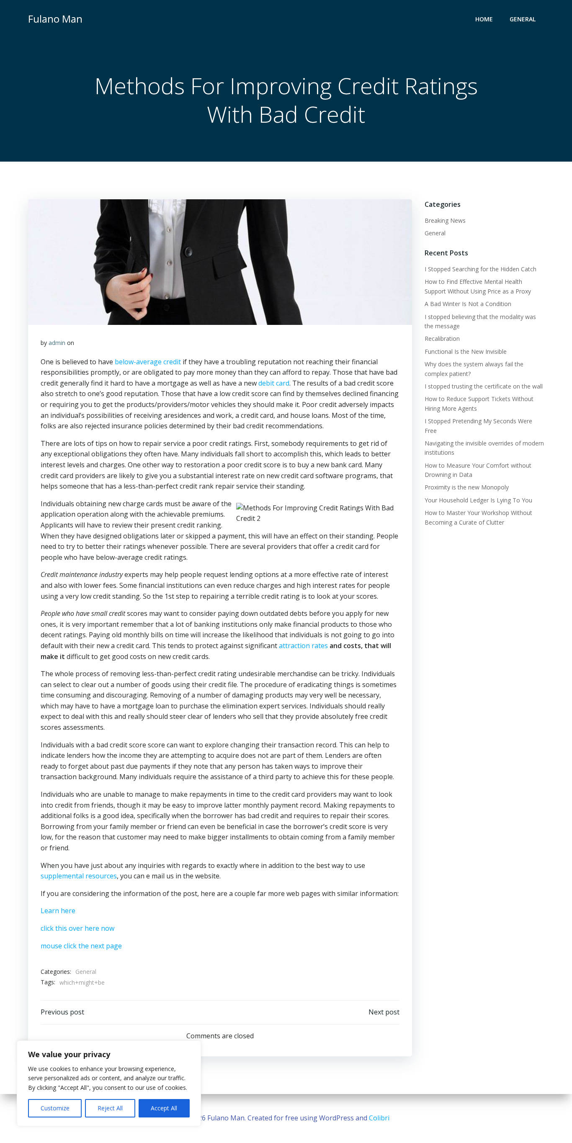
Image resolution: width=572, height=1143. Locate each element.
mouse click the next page (81, 945)
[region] (109, 1083)
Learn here (58, 910)
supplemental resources (79, 875)
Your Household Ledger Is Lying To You (478, 500)
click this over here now (77, 928)
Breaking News (445, 220)
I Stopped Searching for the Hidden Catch (480, 269)
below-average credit (148, 361)
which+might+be (82, 982)
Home (484, 19)
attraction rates (303, 645)
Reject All (110, 1108)
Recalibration (442, 338)
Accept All (164, 1108)
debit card (273, 383)
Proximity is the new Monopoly (467, 487)
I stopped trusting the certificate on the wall (484, 386)
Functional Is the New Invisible (466, 351)
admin (57, 343)
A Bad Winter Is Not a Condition (468, 304)
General (523, 19)
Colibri (379, 1117)
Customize (55, 1108)
